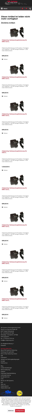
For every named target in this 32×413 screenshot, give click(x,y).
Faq (2, 382)
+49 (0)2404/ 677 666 (8, 333)
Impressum (4, 357)
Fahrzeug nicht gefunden (7, 352)
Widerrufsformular (5, 388)
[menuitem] (4, 8)
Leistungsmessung (6, 375)
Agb (2, 355)
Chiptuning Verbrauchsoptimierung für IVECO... (14, 151)
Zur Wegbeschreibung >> (7, 343)
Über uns (3, 384)
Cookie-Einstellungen (6, 367)
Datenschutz (4, 363)
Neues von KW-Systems (7, 380)
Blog (2, 366)
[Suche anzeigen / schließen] (30, 8)
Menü (5, 8)
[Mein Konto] (22, 8)
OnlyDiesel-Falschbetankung (8, 373)
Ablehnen (11, 410)
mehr (2, 378)
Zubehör (3, 371)
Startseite (3, 345)
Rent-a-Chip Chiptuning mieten (9, 353)
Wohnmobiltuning (5, 369)
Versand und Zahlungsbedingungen (10, 359)
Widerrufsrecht (5, 386)
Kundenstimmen (5, 377)
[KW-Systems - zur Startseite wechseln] (16, 3)
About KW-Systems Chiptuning (9, 350)
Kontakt (3, 361)
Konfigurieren (20, 410)
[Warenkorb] (25, 8)
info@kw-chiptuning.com (7, 340)
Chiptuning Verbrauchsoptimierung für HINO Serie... (14, 40)
